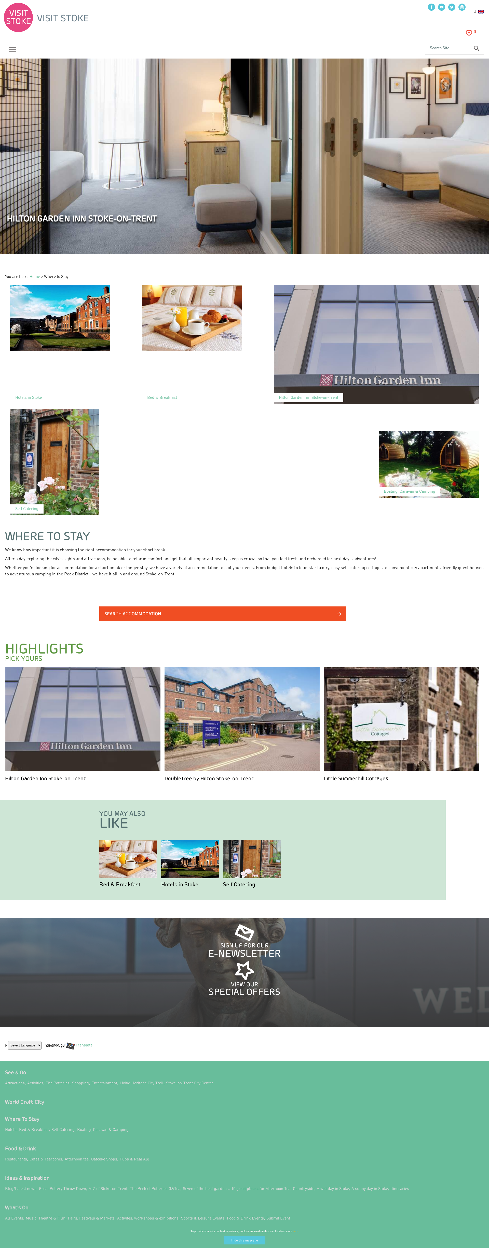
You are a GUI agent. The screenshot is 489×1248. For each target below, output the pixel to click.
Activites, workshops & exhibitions (148, 1218)
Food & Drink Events (245, 1218)
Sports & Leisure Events (202, 1218)
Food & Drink (20, 1148)
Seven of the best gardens (206, 1189)
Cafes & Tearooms (46, 1159)
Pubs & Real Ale (134, 1159)
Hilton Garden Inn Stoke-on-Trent (45, 778)
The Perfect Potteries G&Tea (155, 1189)
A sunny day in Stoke (369, 1189)
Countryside (303, 1189)
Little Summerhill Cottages (356, 778)
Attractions (15, 1083)
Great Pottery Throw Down (62, 1189)
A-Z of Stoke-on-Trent (108, 1189)
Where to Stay (22, 1119)
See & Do (15, 1072)
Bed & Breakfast (119, 885)
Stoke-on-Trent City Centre (189, 1083)
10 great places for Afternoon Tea (260, 1189)
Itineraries (399, 1189)
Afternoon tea (77, 1159)
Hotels (11, 1130)
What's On (17, 1207)
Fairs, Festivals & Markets (91, 1218)
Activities (35, 1083)
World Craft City (24, 1102)
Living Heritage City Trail (142, 1083)
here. (296, 1231)
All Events (14, 1218)
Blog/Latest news (20, 1189)
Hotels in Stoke (179, 885)
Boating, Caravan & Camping (103, 1130)
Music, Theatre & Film (45, 1218)
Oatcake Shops (104, 1159)
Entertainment (104, 1083)
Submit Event (278, 1218)
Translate (82, 1049)
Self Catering (239, 885)
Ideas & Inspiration (27, 1178)
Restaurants (16, 1159)
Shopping (80, 1083)
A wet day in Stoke (333, 1189)
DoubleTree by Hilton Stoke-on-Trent (209, 778)
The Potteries (58, 1083)
